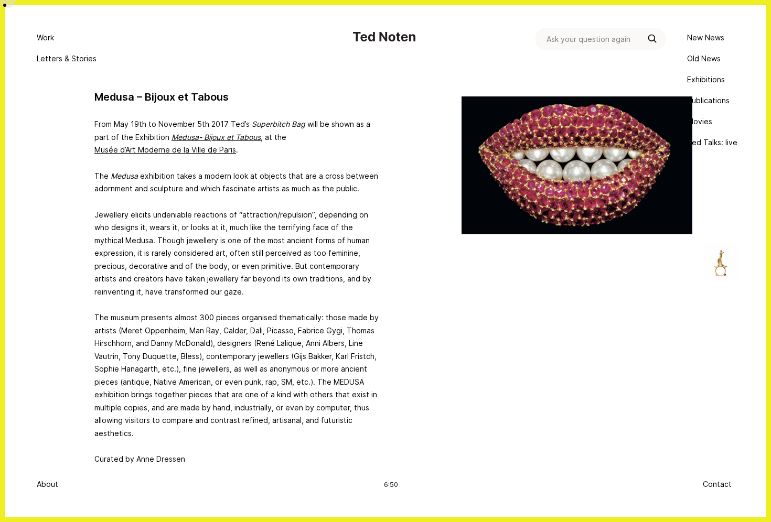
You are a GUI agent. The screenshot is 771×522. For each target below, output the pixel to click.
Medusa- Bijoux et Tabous (216, 137)
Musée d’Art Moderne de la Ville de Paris (165, 149)
